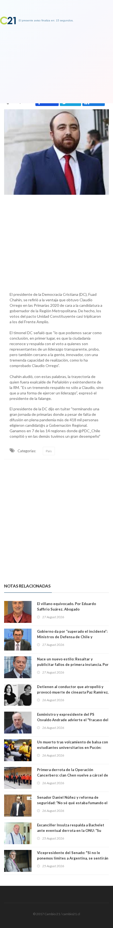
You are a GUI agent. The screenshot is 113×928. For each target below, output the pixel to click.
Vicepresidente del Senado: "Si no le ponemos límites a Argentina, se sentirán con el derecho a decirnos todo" (72, 858)
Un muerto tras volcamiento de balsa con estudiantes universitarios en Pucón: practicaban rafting (72, 747)
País (49, 451)
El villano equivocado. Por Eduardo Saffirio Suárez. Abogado (66, 606)
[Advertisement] (56, 242)
